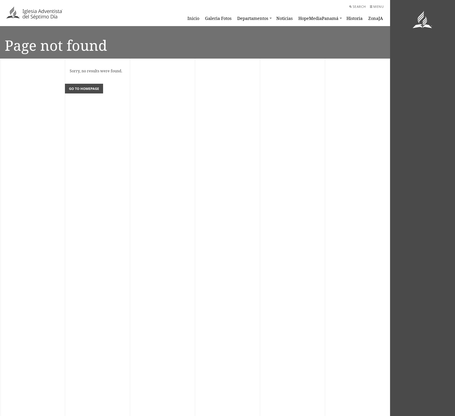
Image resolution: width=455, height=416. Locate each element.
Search (359, 6)
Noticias (284, 18)
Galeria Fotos (218, 18)
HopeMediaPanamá (318, 18)
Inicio (193, 18)
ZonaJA (375, 18)
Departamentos (252, 18)
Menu (378, 6)
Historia (354, 18)
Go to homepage (84, 88)
